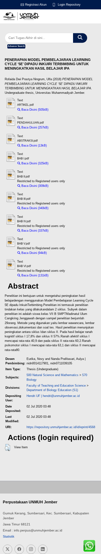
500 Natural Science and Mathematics (52, 375)
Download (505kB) (63, 109)
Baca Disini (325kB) (34, 163)
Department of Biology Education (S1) (52, 390)
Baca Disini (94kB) (33, 253)
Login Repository (69, 4)
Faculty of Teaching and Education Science (56, 385)
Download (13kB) (60, 145)
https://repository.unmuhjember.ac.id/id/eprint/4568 (61, 427)
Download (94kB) (60, 253)
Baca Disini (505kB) (34, 109)
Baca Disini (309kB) (34, 186)
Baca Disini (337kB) (34, 230)
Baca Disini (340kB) (34, 208)
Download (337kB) (63, 230)
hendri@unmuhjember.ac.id (61, 396)
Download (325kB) (63, 163)
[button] (7, 447)
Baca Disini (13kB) (33, 145)
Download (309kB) (63, 186)
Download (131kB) (63, 275)
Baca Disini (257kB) (34, 127)
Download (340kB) (63, 208)
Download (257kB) (63, 127)
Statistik (8, 536)
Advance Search (16, 46)
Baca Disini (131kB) (34, 275)
